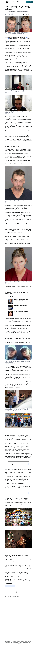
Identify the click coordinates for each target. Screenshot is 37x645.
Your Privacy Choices (25, 642)
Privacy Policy (13, 641)
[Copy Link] (31, 14)
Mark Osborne (14, 13)
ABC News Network (8, 641)
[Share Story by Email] (28, 14)
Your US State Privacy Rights (19, 641)
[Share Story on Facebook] (24, 14)
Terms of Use (20, 642)
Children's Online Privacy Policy (27, 641)
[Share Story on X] (26, 14)
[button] (4, 2)
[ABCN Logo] (9, 2)
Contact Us (29, 642)
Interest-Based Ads (7, 642)
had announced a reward (18, 145)
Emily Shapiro (8, 13)
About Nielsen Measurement (14, 642)
